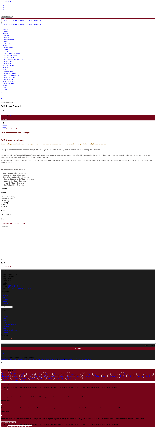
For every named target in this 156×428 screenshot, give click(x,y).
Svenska (33, 378)
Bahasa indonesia (50, 376)
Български (148, 374)
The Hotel (6, 316)
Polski (148, 376)
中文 (79, 378)
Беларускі (5, 376)
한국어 (130, 376)
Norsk (78, 376)
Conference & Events (10, 330)
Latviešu (105, 374)
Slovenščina (60, 378)
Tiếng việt (5, 378)
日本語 (122, 376)
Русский (15, 378)
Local (4, 328)
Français (5, 301)
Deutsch (5, 295)
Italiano (5, 303)
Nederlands (87, 376)
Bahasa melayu (129, 374)
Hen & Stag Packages (10, 324)
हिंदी (22, 376)
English (5, 297)
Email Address (6, 338)
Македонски (116, 374)
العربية (72, 374)
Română (24, 378)
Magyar (29, 376)
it (1, 100)
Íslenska (69, 376)
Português (139, 376)
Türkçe (97, 376)
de (3, 5)
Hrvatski (38, 376)
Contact (5, 332)
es (3, 9)
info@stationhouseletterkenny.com (13, 223)
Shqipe (50, 378)
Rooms (5, 318)
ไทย (104, 376)
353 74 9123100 (6, 2)
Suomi (80, 374)
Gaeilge (87, 374)
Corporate (6, 326)
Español (5, 299)
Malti (139, 374)
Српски (42, 378)
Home (5, 314)
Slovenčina (71, 378)
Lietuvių (96, 374)
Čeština (15, 376)
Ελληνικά (57, 374)
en (3, 7)
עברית (61, 376)
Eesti (65, 374)
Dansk (48, 374)
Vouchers (6, 320)
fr (3, 11)
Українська (113, 376)
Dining (5, 322)
